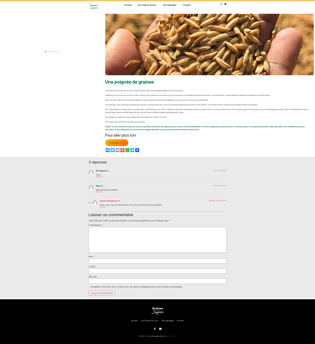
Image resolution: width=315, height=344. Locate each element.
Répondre (99, 177)
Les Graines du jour (147, 5)
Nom (92, 256)
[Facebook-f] (221, 4)
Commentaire (96, 225)
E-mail (92, 267)
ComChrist (171, 336)
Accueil (127, 5)
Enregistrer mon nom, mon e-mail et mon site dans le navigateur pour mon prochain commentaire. (136, 287)
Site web (93, 277)
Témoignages (169, 5)
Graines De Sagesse (108, 201)
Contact (187, 5)
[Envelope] (225, 4)
